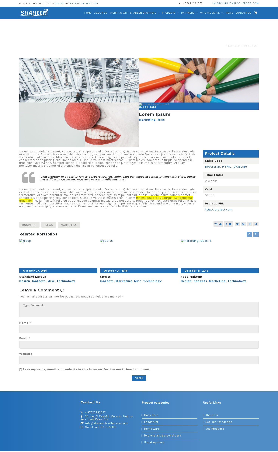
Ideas (48, 225)
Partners (188, 13)
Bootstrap (212, 166)
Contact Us (243, 13)
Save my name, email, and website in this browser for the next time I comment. (87, 369)
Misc (161, 119)
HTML (226, 166)
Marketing (147, 119)
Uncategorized (154, 442)
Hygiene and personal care (162, 435)
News (229, 13)
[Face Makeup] (220, 253)
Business (29, 225)
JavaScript (240, 166)
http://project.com (218, 209)
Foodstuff (151, 421)
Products (169, 13)
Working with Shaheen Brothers (133, 13)
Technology (66, 281)
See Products (214, 428)
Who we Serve (210, 13)
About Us (100, 13)
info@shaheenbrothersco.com (235, 3)
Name (25, 322)
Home (88, 13)
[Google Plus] (243, 224)
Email (24, 338)
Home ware (152, 428)
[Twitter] (237, 224)
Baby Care (151, 415)
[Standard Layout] (58, 253)
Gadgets (39, 281)
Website (26, 353)
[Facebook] (249, 224)
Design (24, 281)
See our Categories (218, 421)
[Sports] (139, 253)
